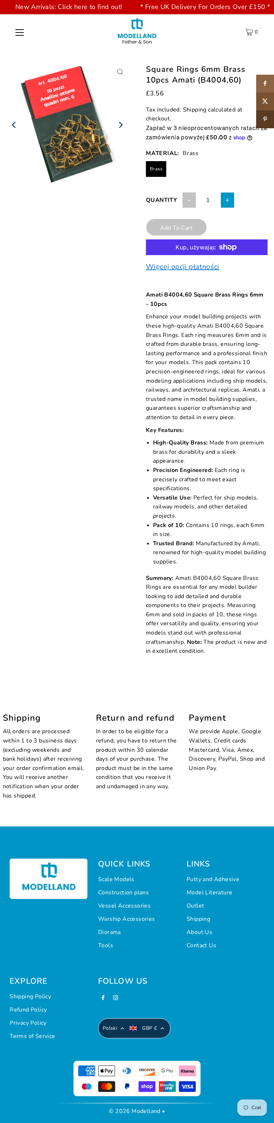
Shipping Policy (30, 996)
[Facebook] (103, 1000)
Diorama (109, 932)
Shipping (195, 110)
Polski (110, 1028)
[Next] (120, 125)
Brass (156, 169)
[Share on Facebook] (265, 84)
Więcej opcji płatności (182, 267)
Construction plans (123, 892)
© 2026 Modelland (134, 1111)
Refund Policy (28, 1010)
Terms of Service (32, 1036)
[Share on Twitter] (265, 101)
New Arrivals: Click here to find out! (68, 7)
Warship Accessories (126, 919)
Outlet (195, 906)
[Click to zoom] (120, 72)
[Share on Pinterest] (265, 119)
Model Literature (209, 892)
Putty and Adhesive (213, 879)
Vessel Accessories (124, 906)
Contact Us (201, 945)
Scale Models (116, 879)
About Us (199, 932)
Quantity (161, 200)
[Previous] (14, 125)
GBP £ (149, 1028)
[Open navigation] (20, 32)
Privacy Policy (28, 1023)
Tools (105, 945)
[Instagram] (115, 1000)
